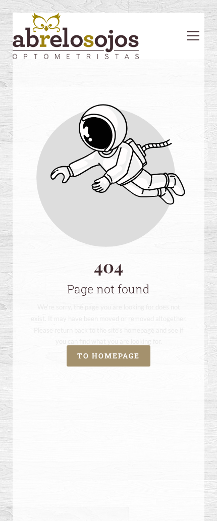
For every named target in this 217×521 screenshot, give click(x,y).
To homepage (108, 356)
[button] (193, 36)
